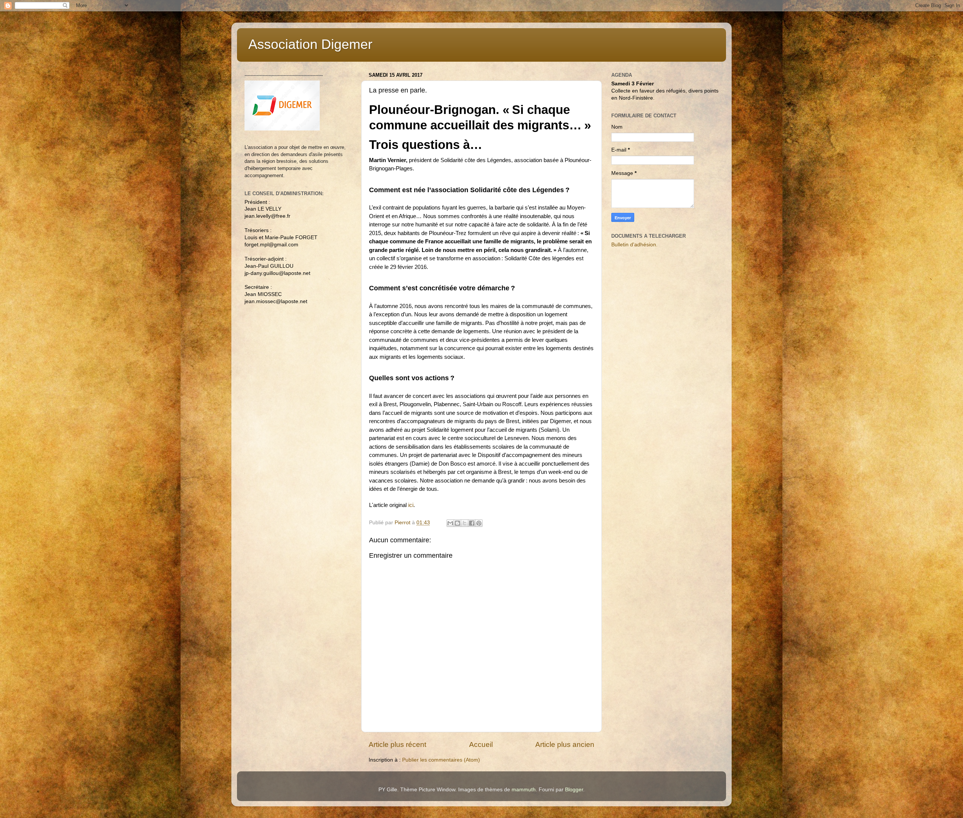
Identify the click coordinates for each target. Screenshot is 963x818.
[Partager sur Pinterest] (479, 523)
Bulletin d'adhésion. (634, 244)
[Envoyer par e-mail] (450, 523)
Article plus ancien (564, 744)
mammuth (524, 789)
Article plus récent (397, 744)
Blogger (574, 789)
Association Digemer (310, 44)
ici (410, 505)
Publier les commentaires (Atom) (441, 760)
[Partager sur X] (464, 523)
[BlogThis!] (457, 523)
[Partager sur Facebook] (471, 523)
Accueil (481, 744)
